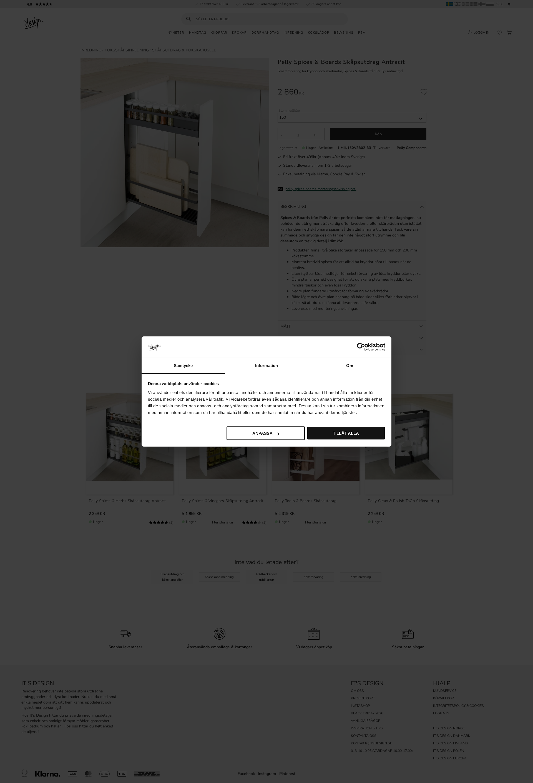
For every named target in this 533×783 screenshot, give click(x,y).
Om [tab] (349, 365)
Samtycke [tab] (183, 365)
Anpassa (262, 433)
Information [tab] (266, 365)
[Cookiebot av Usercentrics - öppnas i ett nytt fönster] (361, 347)
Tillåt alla (346, 433)
